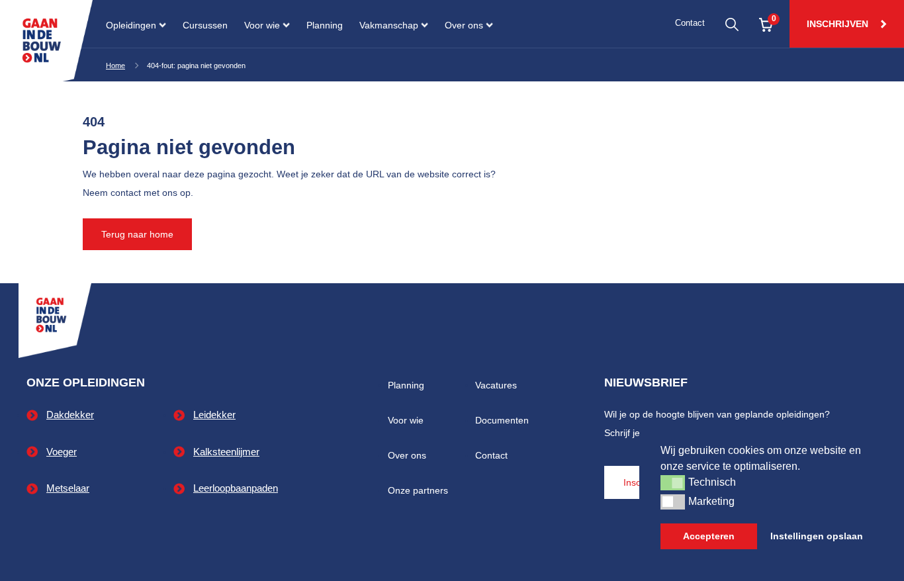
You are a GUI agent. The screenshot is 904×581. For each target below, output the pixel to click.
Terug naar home (137, 234)
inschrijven (839, 24)
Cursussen (205, 25)
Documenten (502, 420)
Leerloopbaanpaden (235, 488)
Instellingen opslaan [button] (816, 536)
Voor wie (262, 25)
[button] (672, 482)
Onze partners (418, 490)
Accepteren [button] (709, 536)
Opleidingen (131, 25)
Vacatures (496, 385)
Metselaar (67, 488)
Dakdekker (70, 414)
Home (115, 65)
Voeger (61, 451)
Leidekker (214, 414)
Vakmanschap (388, 25)
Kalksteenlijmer (226, 451)
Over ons (464, 25)
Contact (690, 23)
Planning (324, 25)
